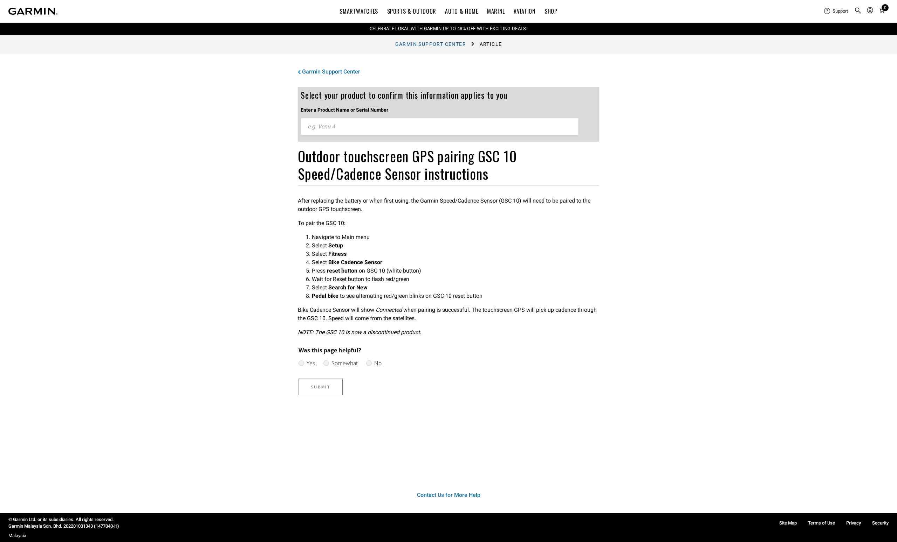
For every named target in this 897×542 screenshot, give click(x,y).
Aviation (524, 11)
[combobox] (440, 126)
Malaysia (17, 535)
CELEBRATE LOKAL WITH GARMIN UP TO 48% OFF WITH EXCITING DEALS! (448, 28)
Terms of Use (821, 523)
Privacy (853, 523)
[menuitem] (836, 11)
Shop (551, 11)
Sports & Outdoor (411, 11)
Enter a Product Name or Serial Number (344, 110)
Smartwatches (359, 11)
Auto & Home (461, 11)
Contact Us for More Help (448, 495)
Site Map (788, 523)
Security (880, 523)
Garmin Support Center (430, 44)
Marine (496, 11)
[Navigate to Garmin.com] (32, 11)
